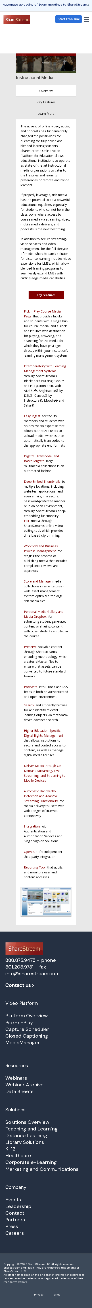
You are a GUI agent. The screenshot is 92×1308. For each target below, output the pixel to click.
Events (13, 1199)
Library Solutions (24, 1142)
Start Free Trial (68, 19)
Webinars (16, 1078)
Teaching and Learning (31, 1129)
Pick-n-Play (19, 1022)
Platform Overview (26, 1015)
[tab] (46, 91)
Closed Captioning (26, 1036)
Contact (14, 1213)
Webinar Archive (24, 1084)
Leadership (18, 1206)
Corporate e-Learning (31, 1162)
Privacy (39, 1294)
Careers (14, 1233)
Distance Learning (26, 1135)
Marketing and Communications (41, 1169)
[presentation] (46, 91)
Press (11, 1226)
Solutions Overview (27, 1122)
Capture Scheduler (27, 1029)
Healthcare (18, 1155)
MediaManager (22, 1042)
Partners (15, 1219)
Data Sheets (19, 1091)
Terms (56, 1294)
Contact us (18, 985)
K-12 (10, 1149)
